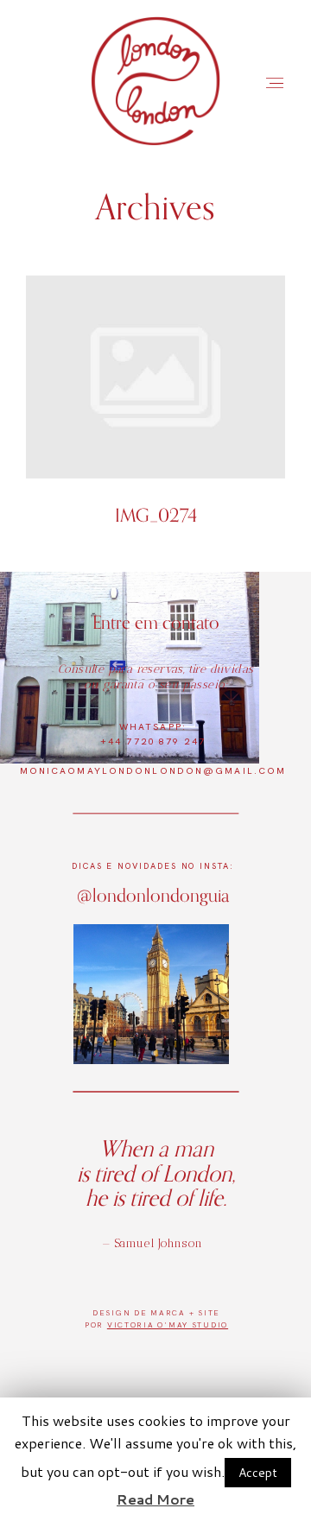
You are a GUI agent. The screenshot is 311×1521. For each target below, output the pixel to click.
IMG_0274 (156, 411)
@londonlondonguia (153, 895)
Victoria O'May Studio (167, 1325)
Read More (155, 1499)
